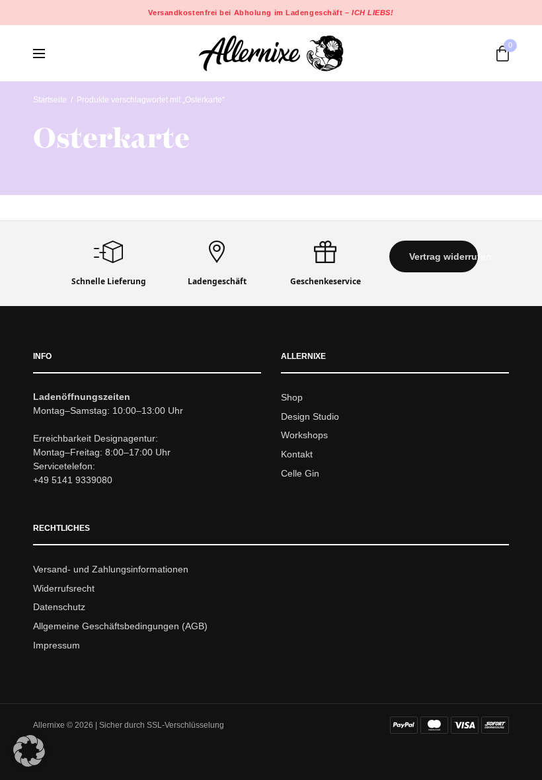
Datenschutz (59, 607)
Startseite (50, 99)
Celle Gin (300, 473)
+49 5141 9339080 (72, 480)
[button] (433, 256)
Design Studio (310, 416)
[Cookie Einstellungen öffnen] (29, 763)
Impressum (56, 645)
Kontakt (297, 454)
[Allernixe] (271, 53)
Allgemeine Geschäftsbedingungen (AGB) (120, 626)
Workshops (304, 435)
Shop (292, 397)
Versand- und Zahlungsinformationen (110, 569)
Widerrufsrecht (64, 588)
